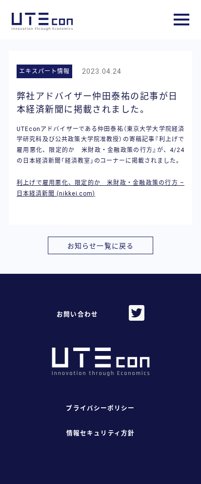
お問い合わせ (77, 314)
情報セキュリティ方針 (100, 433)
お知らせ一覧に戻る (100, 246)
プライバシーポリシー (100, 408)
